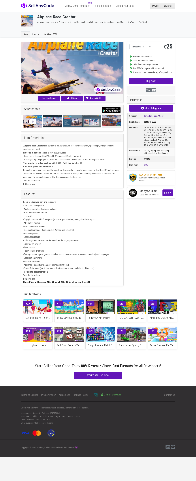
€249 (90, 331)
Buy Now (151, 80)
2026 (34, 447)
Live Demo (51, 98)
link (33, 184)
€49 (90, 303)
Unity (161, 116)
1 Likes (73, 98)
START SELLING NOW (98, 375)
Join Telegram (153, 108)
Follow (167, 192)
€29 (28, 303)
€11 (59, 303)
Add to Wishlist (96, 98)
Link (103, 159)
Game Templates (151, 116)
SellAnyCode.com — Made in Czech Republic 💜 (58, 447)
